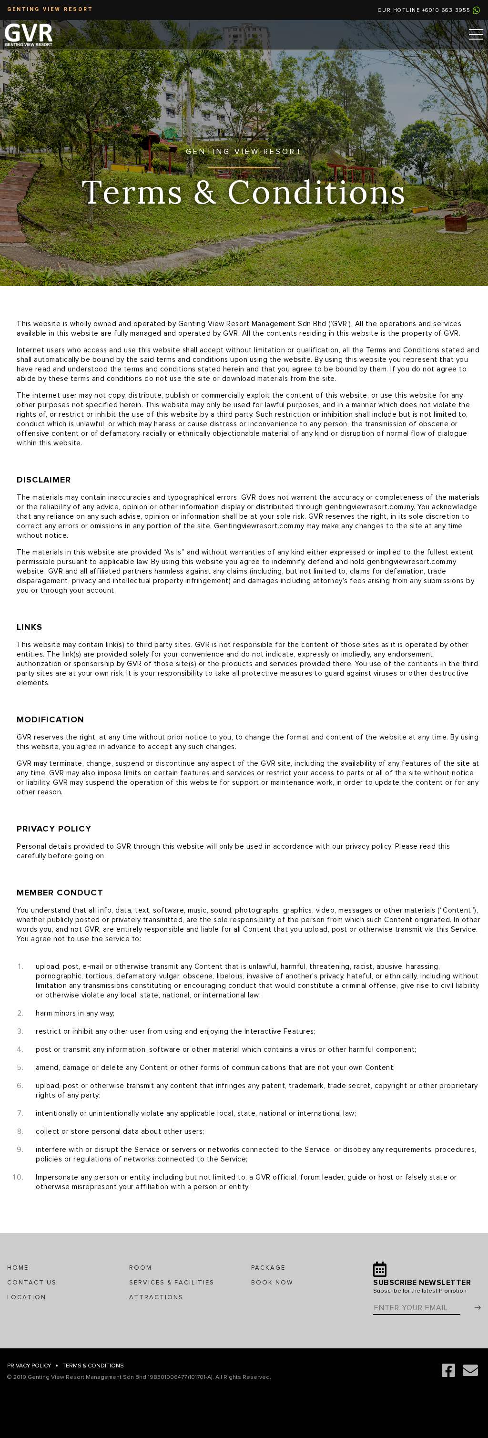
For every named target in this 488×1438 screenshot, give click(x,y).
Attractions (156, 1297)
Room (140, 1268)
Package (268, 1268)
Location (26, 1297)
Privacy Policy (29, 1366)
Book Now (272, 1283)
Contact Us (32, 1283)
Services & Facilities (171, 1283)
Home (18, 1268)
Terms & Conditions (93, 1366)
